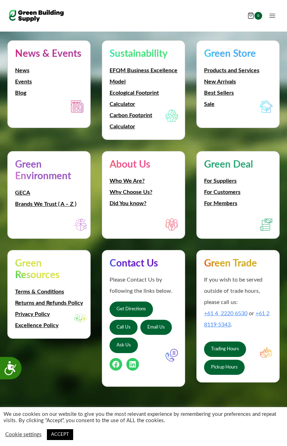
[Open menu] (272, 15)
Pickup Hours (224, 367)
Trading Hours (225, 348)
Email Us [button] (156, 327)
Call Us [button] (124, 327)
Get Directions (131, 308)
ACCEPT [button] (60, 434)
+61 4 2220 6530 (225, 313)
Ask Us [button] (124, 345)
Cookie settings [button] (23, 434)
